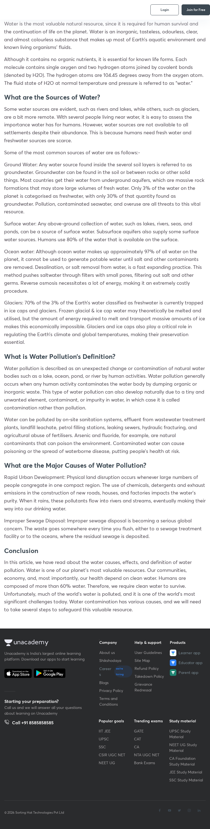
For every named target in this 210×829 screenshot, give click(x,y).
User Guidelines (148, 652)
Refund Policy (147, 668)
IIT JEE (104, 731)
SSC (102, 746)
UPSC (104, 738)
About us (107, 652)
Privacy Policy (111, 690)
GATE (139, 731)
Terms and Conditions (108, 701)
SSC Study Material (186, 780)
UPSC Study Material (180, 733)
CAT (137, 738)
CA (136, 746)
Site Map (142, 660)
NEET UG (107, 762)
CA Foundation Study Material (182, 761)
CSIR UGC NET (112, 754)
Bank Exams (144, 762)
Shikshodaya (110, 660)
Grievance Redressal (143, 687)
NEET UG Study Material (183, 747)
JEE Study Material (185, 772)
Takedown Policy (149, 676)
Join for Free (195, 9)
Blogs (104, 682)
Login (165, 9)
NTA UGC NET (146, 754)
